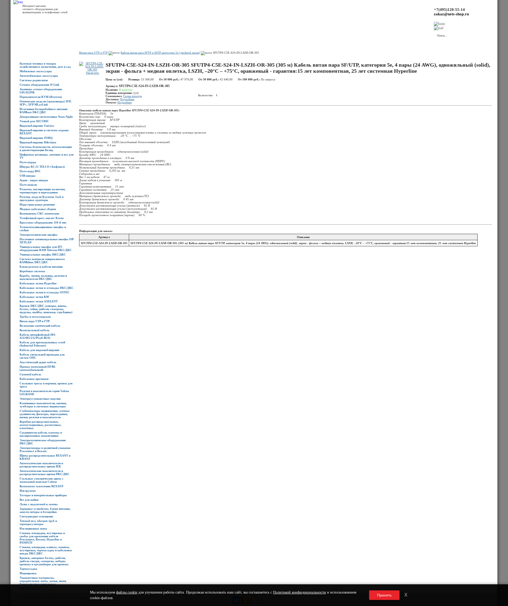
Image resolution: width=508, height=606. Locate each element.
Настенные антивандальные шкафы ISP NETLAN (47, 241)
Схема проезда (132, 96)
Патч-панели (28, 184)
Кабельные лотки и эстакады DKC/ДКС (47, 287)
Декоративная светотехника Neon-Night (46, 116)
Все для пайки (29, 499)
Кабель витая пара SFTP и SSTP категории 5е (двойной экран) (160, 52)
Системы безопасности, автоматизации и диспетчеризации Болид (46, 148)
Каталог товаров (44, 34)
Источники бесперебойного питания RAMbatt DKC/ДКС (43, 110)
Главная (25, 34)
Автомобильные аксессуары (39, 75)
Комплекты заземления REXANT (42, 486)
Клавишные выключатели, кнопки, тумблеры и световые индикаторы (43, 405)
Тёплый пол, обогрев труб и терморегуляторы (38, 522)
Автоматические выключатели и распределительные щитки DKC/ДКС (45, 472)
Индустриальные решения (37, 204)
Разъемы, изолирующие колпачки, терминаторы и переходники (42, 191)
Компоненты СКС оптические (39, 213)
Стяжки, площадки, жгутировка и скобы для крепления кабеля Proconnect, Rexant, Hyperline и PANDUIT (42, 537)
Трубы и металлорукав (35, 316)
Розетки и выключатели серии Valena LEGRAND (44, 392)
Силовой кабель (30, 374)
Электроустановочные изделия (40, 398)
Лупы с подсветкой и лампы (39, 504)
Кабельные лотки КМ (34, 296)
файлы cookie (126, 592)
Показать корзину (377, 33)
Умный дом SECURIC (34, 121)
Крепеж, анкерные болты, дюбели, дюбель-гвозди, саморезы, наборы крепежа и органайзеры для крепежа (44, 561)
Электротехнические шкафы (38, 234)
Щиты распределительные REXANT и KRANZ (45, 457)
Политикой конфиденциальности (299, 592)
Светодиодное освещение (36, 516)
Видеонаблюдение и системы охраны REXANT (44, 132)
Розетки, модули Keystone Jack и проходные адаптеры (42, 198)
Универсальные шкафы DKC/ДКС (43, 254)
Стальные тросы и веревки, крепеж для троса (46, 385)
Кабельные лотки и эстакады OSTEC (45, 292)
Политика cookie (172, 34)
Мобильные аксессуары (36, 71)
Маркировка (28, 573)
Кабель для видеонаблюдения (39, 350)
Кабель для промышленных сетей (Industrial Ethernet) (42, 344)
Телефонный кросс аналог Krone (42, 218)
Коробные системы (32, 271)
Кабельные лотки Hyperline (38, 283)
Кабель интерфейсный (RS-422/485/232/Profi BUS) (38, 336)
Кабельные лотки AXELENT (39, 301)
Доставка (79, 34)
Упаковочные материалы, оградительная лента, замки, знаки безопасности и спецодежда (43, 581)
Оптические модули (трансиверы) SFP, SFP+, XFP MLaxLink (45, 103)
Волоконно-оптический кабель (40, 325)
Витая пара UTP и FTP (35, 321)
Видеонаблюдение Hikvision (38, 142)
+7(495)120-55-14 (449, 9)
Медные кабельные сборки (38, 209)
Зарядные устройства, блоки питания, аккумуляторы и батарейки (45, 510)
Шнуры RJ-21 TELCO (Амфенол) (42, 166)
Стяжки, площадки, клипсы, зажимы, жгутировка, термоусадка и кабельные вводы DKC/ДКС (46, 550)
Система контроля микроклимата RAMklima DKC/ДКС (42, 260)
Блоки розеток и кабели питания (41, 266)
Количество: (206, 95)
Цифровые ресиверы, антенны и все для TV (47, 156)
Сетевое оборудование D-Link (39, 84)
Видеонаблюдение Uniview (37, 125)
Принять (384, 595)
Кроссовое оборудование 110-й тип (43, 222)
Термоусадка (28, 568)
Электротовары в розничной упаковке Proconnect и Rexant (45, 449)
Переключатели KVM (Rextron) (41, 96)
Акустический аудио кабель (38, 362)
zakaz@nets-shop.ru (451, 14)
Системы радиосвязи (34, 80)
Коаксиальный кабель (34, 330)
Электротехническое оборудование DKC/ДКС (43, 442)
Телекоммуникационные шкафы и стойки (43, 228)
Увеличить (92, 72)
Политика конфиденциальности (137, 34)
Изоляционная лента (33, 528)
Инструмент (28, 490)
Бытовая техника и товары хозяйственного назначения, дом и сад (45, 65)
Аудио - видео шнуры (34, 180)
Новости (63, 34)
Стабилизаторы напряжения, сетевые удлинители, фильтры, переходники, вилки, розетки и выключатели (45, 414)
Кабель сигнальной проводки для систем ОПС (42, 356)
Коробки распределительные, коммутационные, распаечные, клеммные (40, 425)
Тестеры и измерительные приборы (43, 495)
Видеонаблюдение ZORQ (36, 137)
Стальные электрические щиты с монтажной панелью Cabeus (42, 480)
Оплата (93, 34)
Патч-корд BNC (30, 171)
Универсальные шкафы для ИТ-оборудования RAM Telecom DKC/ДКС (46, 248)
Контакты (108, 34)
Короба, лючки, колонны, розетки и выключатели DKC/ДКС (43, 277)
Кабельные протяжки (34, 378)
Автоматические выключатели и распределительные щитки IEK (41, 465)
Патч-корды (28, 162)
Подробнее (127, 99)
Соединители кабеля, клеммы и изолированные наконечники (41, 434)
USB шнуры (27, 175)
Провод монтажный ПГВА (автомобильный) (37, 368)
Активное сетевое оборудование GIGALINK (41, 91)
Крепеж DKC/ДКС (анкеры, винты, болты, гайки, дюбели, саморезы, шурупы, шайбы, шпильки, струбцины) (46, 309)
